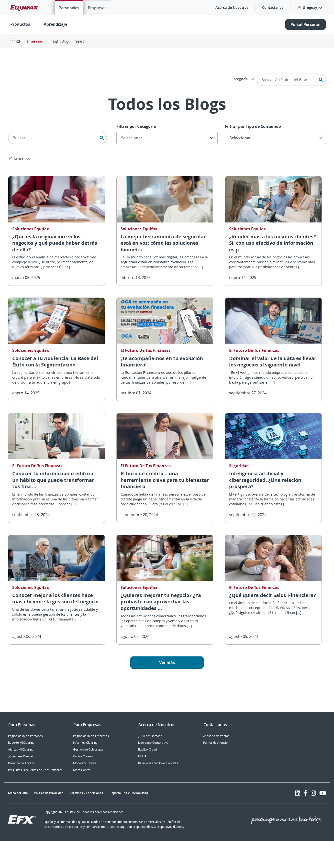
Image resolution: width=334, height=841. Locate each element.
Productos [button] (20, 24)
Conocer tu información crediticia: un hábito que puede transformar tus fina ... (53, 480)
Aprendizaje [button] (55, 24)
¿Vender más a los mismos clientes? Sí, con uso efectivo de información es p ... (272, 243)
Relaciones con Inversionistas (158, 763)
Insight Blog (59, 41)
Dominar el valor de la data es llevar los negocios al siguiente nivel (272, 361)
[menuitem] (69, 7)
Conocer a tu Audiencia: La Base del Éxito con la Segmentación (55, 361)
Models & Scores (84, 763)
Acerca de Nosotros (231, 7)
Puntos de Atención (216, 743)
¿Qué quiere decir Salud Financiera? (272, 595)
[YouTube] (322, 793)
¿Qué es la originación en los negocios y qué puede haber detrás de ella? (54, 243)
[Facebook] (305, 793)
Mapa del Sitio (18, 793)
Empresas (97, 8)
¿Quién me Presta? (20, 756)
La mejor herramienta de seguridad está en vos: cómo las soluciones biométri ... (164, 243)
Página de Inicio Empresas (91, 736)
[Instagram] (313, 793)
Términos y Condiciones (86, 793)
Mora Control (82, 770)
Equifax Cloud (147, 749)
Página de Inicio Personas (25, 736)
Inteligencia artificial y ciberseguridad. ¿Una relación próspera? (265, 480)
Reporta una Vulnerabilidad (129, 793)
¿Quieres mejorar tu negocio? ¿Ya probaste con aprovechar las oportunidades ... (161, 601)
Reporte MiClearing (21, 743)
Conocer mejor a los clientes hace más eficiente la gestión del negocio (55, 598)
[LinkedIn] (297, 793)
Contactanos (272, 7)
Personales (69, 8)
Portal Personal (305, 24)
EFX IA (142, 756)
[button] (309, 7)
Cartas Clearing (83, 756)
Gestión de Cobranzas (88, 749)
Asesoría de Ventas (216, 736)
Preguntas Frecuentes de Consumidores (35, 770)
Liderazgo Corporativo (153, 743)
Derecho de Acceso (21, 763)
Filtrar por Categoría (136, 126)
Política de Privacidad (48, 793)
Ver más (167, 662)
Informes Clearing (85, 743)
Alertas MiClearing (20, 749)
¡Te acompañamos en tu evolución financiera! (162, 361)
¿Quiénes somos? (150, 736)
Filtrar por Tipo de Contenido (253, 126)
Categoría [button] (240, 79)
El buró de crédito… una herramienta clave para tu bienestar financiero (165, 480)
